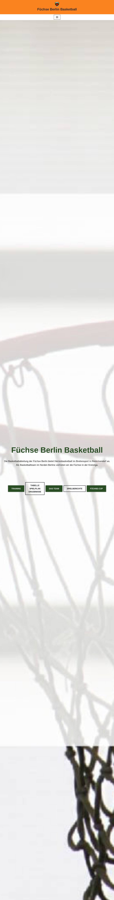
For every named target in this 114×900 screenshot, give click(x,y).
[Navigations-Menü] (57, 17)
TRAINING (16, 489)
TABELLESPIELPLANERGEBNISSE (35, 488)
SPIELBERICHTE (74, 489)
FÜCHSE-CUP (96, 489)
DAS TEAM (54, 489)
